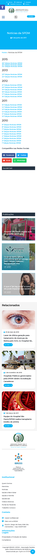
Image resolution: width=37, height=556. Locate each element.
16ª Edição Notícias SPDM (12, 96)
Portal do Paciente (9, 505)
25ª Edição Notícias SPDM (12, 65)
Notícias (5, 489)
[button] (2, 7)
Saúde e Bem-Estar (9, 492)
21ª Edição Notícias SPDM (12, 85)
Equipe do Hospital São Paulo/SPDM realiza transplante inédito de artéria (18, 419)
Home (4, 52)
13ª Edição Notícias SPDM (12, 109)
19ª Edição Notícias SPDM (12, 90)
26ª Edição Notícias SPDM (12, 63)
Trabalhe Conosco (8, 508)
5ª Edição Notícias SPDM (11, 134)
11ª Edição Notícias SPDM (12, 114)
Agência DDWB (25, 551)
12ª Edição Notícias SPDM (12, 112)
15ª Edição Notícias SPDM (12, 105)
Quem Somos (7, 483)
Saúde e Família (8, 495)
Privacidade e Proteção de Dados (14, 537)
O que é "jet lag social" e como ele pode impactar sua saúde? (17, 287)
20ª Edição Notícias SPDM (12, 87)
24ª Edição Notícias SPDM (12, 66)
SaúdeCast (6, 499)
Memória (5, 486)
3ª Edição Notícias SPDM (11, 138)
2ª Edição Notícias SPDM (11, 141)
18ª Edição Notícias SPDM (12, 92)
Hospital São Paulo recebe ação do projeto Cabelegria (18, 233)
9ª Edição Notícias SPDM (11, 125)
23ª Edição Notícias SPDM (12, 74)
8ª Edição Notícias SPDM (11, 127)
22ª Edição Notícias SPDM (12, 77)
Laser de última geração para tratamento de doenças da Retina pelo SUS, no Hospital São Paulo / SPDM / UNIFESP (18, 338)
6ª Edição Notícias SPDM (11, 131)
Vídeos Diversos (8, 502)
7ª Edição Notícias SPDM (11, 129)
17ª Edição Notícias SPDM (12, 94)
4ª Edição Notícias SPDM (11, 136)
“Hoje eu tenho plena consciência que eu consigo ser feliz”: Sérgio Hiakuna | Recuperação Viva (18, 260)
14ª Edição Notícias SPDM (12, 107)
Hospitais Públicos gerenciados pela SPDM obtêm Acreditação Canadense (17, 378)
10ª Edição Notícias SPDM (12, 116)
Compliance (6, 540)
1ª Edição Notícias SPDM (11, 143)
